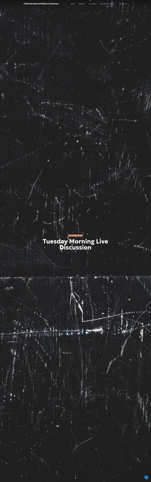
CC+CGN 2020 (75, 236)
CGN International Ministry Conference (41, 4)
